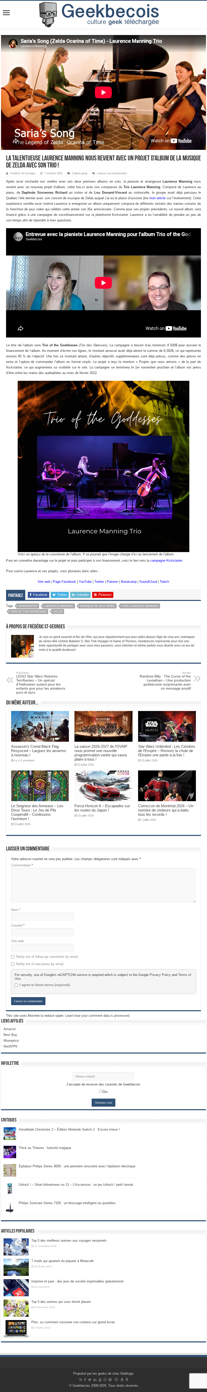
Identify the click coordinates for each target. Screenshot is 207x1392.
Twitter (99, 582)
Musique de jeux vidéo (97, 605)
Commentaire (22, 865)
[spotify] (110, 1380)
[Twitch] (116, 1380)
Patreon (112, 582)
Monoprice (11, 1040)
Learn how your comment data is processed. (97, 1015)
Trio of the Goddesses (28, 611)
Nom (15, 910)
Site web (44, 582)
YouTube (85, 582)
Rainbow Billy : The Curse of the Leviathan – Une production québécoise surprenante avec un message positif (165, 680)
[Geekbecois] (103, 15)
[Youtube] (100, 1380)
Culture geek (80, 173)
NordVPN (10, 1046)
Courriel (17, 925)
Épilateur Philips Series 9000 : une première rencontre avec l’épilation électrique (77, 1166)
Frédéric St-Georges (23, 173)
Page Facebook (64, 582)
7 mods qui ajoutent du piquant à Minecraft (62, 1261)
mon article (157, 198)
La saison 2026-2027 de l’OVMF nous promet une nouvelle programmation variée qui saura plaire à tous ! (100, 752)
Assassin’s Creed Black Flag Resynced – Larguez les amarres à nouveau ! (38, 750)
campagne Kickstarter (166, 560)
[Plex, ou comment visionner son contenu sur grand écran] (16, 1328)
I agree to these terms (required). (45, 985)
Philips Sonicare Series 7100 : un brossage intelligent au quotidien (67, 1203)
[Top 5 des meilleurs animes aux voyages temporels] (16, 1246)
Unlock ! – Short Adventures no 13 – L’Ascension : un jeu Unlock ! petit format (76, 1184)
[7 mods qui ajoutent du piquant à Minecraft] (16, 1267)
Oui (105, 1092)
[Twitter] (90, 1380)
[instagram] (105, 1380)
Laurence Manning (58, 605)
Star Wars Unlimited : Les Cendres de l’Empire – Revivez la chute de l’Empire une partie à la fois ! (166, 750)
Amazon (10, 1029)
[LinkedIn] (95, 1380)
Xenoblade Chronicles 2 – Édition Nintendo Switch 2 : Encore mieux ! (69, 1129)
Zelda (58, 611)
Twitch (164, 582)
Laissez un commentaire (112, 173)
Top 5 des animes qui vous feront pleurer (61, 1302)
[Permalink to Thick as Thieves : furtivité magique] (10, 1151)
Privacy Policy (160, 975)
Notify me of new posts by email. (40, 964)
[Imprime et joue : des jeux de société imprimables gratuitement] (16, 1287)
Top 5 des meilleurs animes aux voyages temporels (69, 1240)
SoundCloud (148, 582)
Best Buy (10, 1035)
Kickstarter (27, 605)
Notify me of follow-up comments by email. (47, 957)
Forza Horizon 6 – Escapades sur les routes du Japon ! (102, 808)
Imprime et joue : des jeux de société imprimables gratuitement (77, 1281)
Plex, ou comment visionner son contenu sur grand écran (73, 1322)
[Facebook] (85, 1380)
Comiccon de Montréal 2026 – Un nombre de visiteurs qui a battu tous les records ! (165, 810)
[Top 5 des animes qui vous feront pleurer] (16, 1308)
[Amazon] (122, 1380)
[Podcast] (126, 1380)
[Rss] (81, 1380)
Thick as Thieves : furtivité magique (45, 1148)
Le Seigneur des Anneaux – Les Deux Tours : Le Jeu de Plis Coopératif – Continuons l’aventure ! (37, 812)
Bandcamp (129, 582)
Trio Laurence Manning (140, 605)
